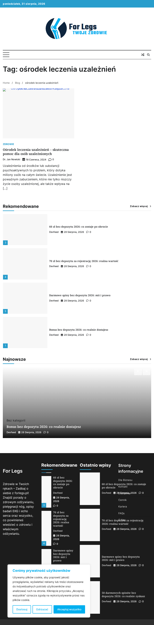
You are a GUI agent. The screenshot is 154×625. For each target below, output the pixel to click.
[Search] (148, 55)
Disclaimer (124, 493)
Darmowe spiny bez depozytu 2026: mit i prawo (79, 295)
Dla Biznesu (125, 479)
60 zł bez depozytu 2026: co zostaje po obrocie (78, 226)
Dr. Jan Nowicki (11, 159)
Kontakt (123, 486)
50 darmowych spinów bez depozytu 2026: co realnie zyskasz (123, 594)
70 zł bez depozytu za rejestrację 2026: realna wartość (83, 261)
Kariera (122, 506)
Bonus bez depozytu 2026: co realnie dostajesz (78, 329)
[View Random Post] (143, 55)
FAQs (121, 513)
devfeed (54, 232)
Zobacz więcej (139, 206)
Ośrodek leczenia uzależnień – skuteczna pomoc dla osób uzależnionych (36, 151)
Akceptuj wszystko (69, 609)
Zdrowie (8, 144)
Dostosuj (21, 609)
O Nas (122, 519)
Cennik (122, 499)
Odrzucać (42, 609)
